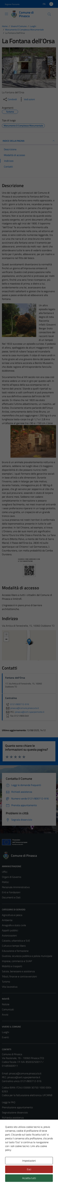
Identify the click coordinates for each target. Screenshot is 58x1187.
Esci (29, 1169)
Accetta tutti (29, 1178)
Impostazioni (29, 1161)
